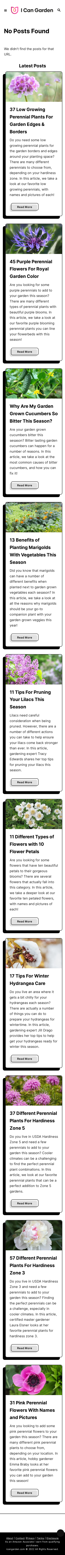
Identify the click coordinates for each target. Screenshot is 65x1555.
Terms (40, 1538)
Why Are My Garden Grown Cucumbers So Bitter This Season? (34, 413)
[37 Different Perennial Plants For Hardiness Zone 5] (34, 1091)
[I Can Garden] (32, 10)
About (9, 1538)
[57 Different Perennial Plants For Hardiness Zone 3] (34, 1235)
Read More (25, 207)
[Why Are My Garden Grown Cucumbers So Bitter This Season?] (34, 384)
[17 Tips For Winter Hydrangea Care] (34, 953)
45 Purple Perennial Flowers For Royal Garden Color (31, 269)
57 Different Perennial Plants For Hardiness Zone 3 (33, 1265)
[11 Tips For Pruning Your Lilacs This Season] (34, 669)
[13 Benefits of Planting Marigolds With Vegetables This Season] (34, 517)
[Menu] (5, 10)
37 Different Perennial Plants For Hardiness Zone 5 (33, 1120)
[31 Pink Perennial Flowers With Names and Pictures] (34, 1380)
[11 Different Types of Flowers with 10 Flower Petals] (34, 814)
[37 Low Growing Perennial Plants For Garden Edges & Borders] (34, 87)
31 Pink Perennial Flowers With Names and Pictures (32, 1410)
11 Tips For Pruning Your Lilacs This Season (30, 699)
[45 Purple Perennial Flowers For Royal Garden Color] (34, 239)
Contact (20, 1538)
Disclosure (52, 1538)
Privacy (30, 1538)
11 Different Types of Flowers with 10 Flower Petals (32, 844)
